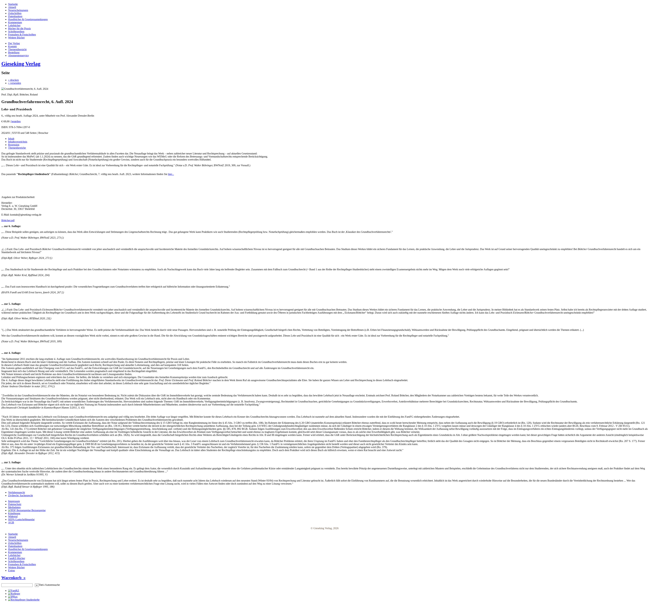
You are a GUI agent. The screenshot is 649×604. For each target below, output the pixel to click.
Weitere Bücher (16, 37)
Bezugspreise (38, 510)
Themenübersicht (17, 49)
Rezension (13, 144)
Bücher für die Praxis (19, 28)
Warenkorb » (13, 577)
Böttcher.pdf (8, 220)
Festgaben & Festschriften (22, 34)
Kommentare (15, 22)
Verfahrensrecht (16, 492)
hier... (171, 174)
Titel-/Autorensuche (49, 584)
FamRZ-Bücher (16, 558)
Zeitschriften (14, 13)
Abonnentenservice (18, 55)
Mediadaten (14, 507)
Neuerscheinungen (18, 10)
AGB (11, 522)
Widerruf (13, 516)
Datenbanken (15, 16)
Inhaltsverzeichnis (17, 141)
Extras (11, 570)
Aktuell (12, 7)
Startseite (13, 4)
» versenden (14, 83)
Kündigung (14, 513)
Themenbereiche (17, 147)
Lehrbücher (14, 25)
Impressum (14, 501)
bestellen (16, 121)
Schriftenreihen (16, 31)
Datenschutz (14, 504)
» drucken (13, 80)
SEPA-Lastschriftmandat (21, 519)
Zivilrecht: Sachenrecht (20, 495)
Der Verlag (14, 43)
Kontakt (12, 46)
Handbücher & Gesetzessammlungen (28, 19)
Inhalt (11, 138)
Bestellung (13, 52)
